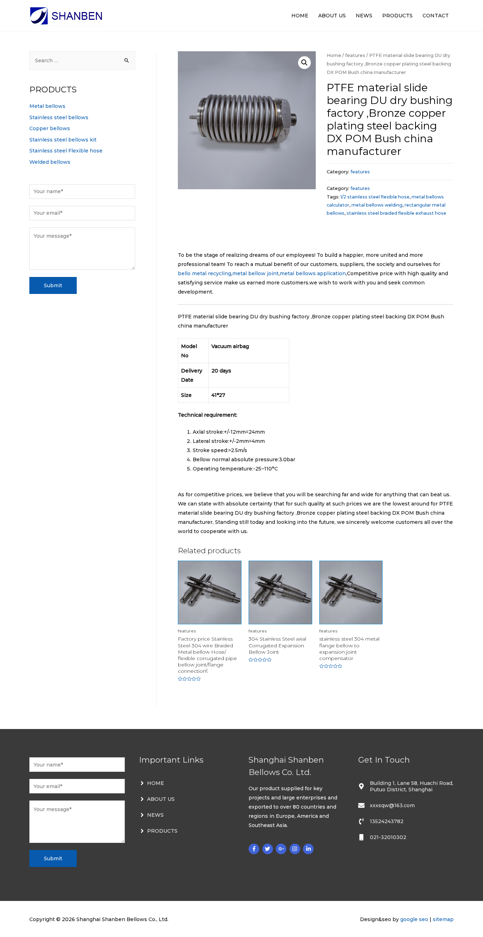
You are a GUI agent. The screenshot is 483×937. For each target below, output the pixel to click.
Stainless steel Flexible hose (66, 151)
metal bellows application (313, 273)
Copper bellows (49, 128)
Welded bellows (49, 162)
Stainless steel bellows (58, 117)
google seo (414, 919)
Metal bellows (47, 106)
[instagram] (296, 849)
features (355, 55)
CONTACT (436, 15)
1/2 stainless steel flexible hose (375, 196)
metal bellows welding (376, 205)
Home (334, 55)
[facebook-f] (255, 849)
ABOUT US (332, 15)
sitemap (443, 919)
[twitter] (268, 849)
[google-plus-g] (282, 849)
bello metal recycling (204, 273)
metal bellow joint (255, 273)
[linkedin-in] (309, 849)
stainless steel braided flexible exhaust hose (396, 213)
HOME (299, 15)
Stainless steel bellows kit (63, 140)
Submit (53, 285)
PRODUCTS (397, 15)
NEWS (364, 15)
